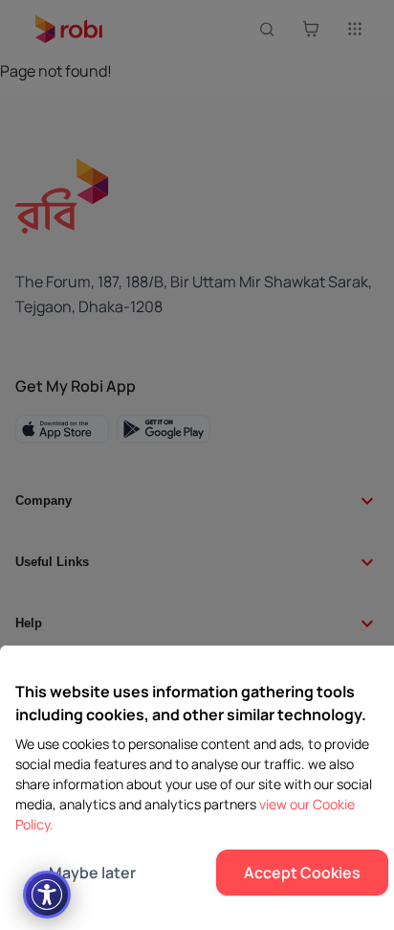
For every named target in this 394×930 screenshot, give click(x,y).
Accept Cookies (302, 872)
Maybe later (92, 872)
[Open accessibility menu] (47, 895)
